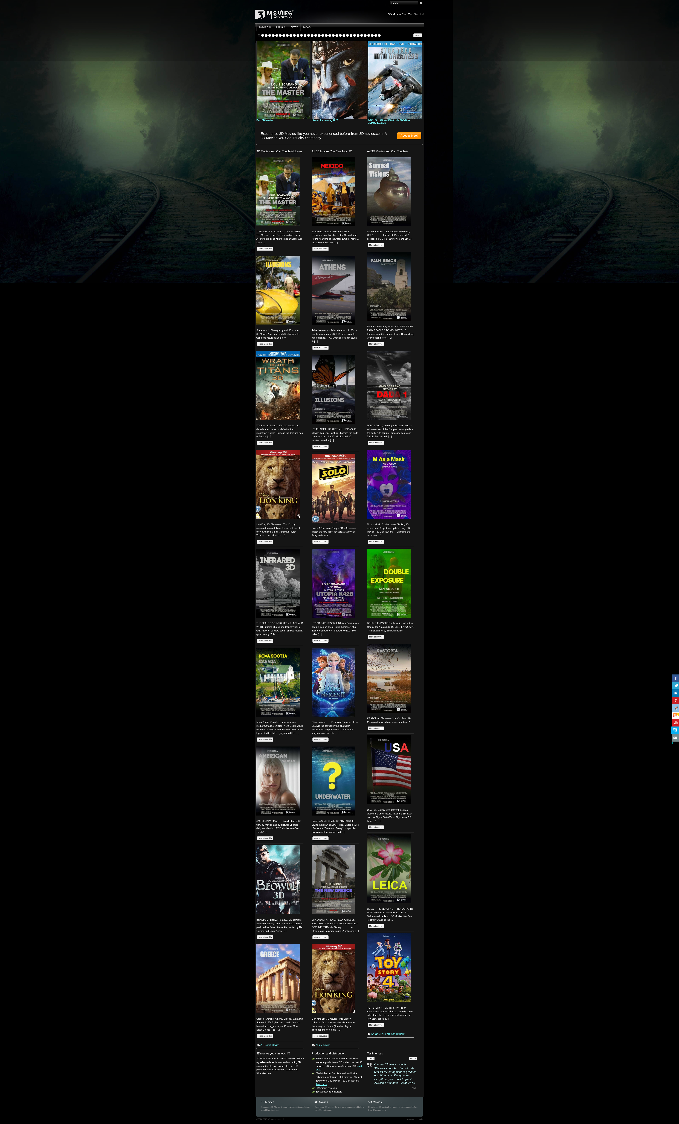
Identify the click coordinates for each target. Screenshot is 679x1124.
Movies (263, 26)
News (294, 26)
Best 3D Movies (264, 120)
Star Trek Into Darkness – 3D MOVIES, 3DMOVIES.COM (389, 121)
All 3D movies (323, 1045)
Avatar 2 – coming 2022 (325, 120)
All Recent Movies (269, 1045)
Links (279, 26)
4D (421, 1119)
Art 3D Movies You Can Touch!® (388, 1034)
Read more (321, 1084)
